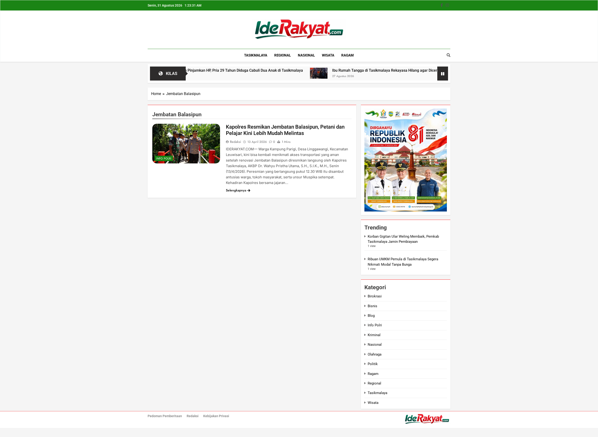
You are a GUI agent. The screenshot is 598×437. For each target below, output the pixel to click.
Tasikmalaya (255, 55)
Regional (282, 55)
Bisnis (372, 306)
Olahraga (374, 354)
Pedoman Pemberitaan (165, 416)
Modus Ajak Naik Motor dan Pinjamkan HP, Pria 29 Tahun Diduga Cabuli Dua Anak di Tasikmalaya (200, 70)
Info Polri (163, 158)
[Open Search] (448, 55)
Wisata (328, 55)
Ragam (347, 55)
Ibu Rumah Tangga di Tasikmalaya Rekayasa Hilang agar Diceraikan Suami (374, 70)
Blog (371, 316)
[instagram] (447, 5)
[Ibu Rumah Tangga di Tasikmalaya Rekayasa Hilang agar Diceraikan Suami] (298, 73)
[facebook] (441, 5)
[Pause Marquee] (442, 74)
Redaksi (235, 141)
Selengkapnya (236, 190)
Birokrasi (375, 296)
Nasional (306, 55)
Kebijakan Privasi (216, 416)
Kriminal (374, 335)
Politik (373, 364)
